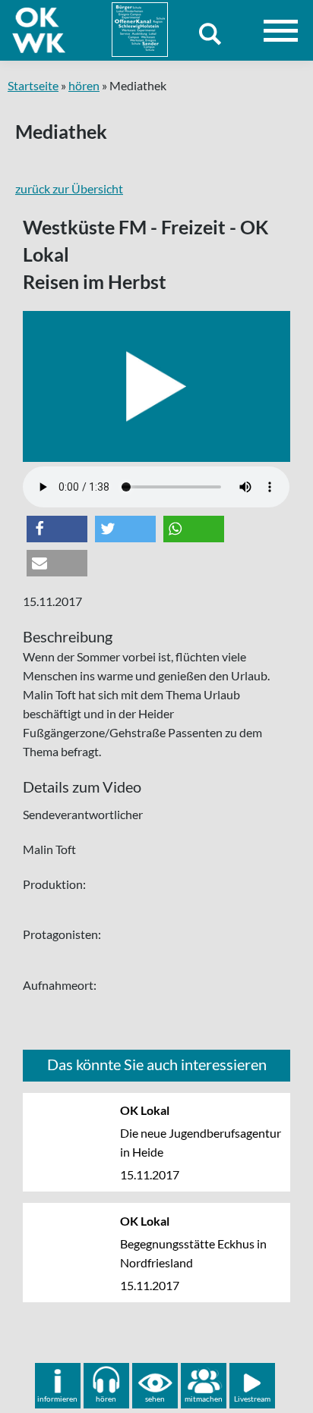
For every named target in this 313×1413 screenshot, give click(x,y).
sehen (155, 1398)
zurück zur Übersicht (69, 188)
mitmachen (204, 1398)
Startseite (33, 85)
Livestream (252, 1398)
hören (84, 85)
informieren (57, 1398)
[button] (57, 529)
